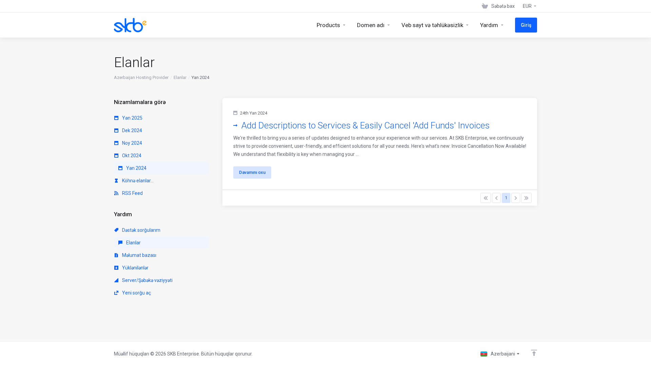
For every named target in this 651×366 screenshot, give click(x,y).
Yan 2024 (135, 168)
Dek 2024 (131, 130)
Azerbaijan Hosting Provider (141, 77)
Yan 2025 (131, 118)
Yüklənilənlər (135, 267)
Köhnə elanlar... (137, 180)
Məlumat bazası (138, 255)
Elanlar (180, 77)
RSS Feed (132, 193)
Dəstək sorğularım (140, 230)
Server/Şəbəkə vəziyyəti (147, 280)
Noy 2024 (131, 143)
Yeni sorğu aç (136, 293)
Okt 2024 (131, 155)
